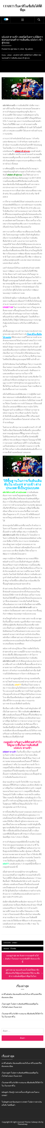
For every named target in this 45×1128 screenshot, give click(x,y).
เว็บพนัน (13, 949)
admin (30, 49)
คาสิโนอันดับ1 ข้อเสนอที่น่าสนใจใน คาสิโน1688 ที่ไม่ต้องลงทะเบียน (22, 995)
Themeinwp (22, 1124)
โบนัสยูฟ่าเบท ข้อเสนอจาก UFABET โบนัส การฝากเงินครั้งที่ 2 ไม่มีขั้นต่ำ (22, 1103)
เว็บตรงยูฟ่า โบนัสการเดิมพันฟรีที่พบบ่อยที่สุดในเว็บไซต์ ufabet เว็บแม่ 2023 (20, 1005)
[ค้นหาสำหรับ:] (22, 1031)
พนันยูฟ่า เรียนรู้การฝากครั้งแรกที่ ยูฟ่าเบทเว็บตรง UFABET (20, 1093)
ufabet (14, 943)
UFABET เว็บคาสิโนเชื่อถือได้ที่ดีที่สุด (22, 8)
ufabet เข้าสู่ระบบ (22, 151)
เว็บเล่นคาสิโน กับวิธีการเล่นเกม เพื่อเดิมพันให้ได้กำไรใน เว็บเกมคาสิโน (22, 1015)
